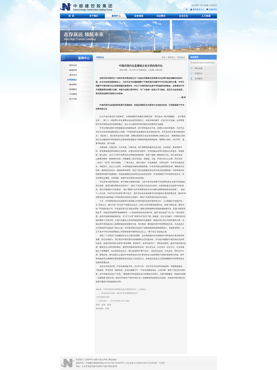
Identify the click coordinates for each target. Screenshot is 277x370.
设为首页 (195, 5)
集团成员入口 (198, 9)
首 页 (71, 16)
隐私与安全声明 (100, 359)
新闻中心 (116, 16)
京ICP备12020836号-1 (116, 363)
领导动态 (73, 65)
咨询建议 (198, 78)
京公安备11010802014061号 (137, 363)
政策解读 (73, 89)
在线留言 (213, 5)
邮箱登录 (213, 9)
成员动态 (73, 75)
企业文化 (183, 16)
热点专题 (73, 99)
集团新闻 (73, 70)
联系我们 (198, 73)
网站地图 (198, 68)
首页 (164, 57)
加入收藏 (204, 5)
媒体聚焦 (73, 84)
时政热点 (73, 80)
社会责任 (161, 16)
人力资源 (205, 16)
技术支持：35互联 (157, 363)
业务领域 (138, 16)
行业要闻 (73, 94)
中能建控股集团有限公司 (87, 7)
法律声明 (89, 359)
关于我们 (93, 16)
